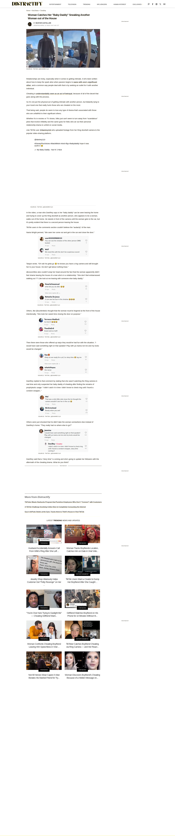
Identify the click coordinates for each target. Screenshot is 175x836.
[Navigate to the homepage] (27, 4)
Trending (86, 4)
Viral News (35, 10)
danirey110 (47, 130)
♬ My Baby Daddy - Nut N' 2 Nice (48, 150)
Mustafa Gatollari (43, 23)
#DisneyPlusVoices (42, 144)
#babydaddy (74, 144)
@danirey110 (39, 140)
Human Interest (120, 4)
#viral (62, 144)
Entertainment (55, 4)
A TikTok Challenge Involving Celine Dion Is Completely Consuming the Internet (55, 507)
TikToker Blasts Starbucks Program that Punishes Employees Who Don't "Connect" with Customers (63, 502)
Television (72, 4)
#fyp (67, 144)
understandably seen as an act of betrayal (54, 94)
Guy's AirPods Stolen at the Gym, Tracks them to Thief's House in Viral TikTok (54, 512)
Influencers (102, 4)
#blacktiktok (55, 144)
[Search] (149, 3)
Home (28, 10)
